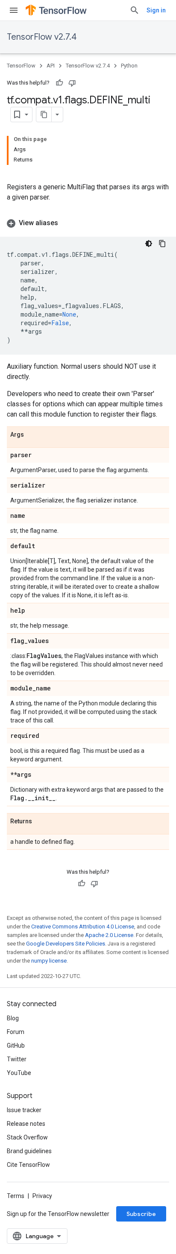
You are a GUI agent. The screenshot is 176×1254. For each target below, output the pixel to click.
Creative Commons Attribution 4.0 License (82, 926)
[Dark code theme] (148, 243)
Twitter (16, 1059)
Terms (15, 1195)
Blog (13, 1018)
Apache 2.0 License (109, 935)
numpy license (49, 960)
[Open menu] (13, 10)
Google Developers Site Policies (65, 943)
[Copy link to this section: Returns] (40, 821)
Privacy (42, 1195)
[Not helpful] (72, 82)
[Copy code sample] (162, 243)
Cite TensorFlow (28, 1164)
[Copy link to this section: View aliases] (66, 223)
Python (129, 65)
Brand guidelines (29, 1151)
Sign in (156, 10)
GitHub (16, 1045)
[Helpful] (59, 82)
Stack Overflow (27, 1137)
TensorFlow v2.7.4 (41, 37)
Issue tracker (24, 1110)
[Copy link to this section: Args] (32, 435)
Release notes (26, 1123)
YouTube (19, 1072)
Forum (15, 1031)
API (51, 65)
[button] (88, 223)
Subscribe (141, 1214)
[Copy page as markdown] (44, 114)
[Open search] (134, 10)
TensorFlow (21, 65)
